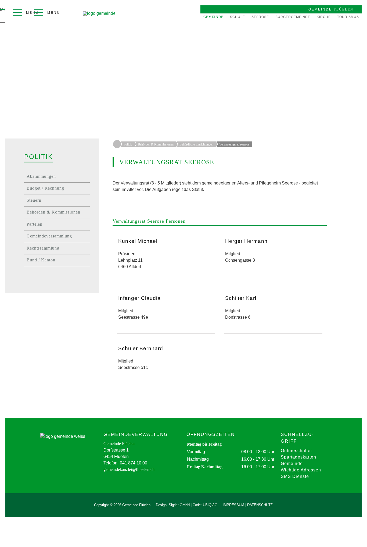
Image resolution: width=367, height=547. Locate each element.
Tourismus (348, 17)
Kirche (324, 17)
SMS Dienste (295, 476)
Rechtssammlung (43, 248)
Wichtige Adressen (301, 470)
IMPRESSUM (233, 505)
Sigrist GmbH (179, 505)
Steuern (34, 200)
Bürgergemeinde (292, 17)
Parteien (34, 224)
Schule (237, 17)
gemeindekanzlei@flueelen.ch (128, 469)
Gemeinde (213, 17)
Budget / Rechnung (45, 188)
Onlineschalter (296, 450)
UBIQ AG (210, 505)
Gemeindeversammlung (49, 236)
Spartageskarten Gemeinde (298, 460)
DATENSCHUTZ (260, 505)
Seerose (260, 17)
